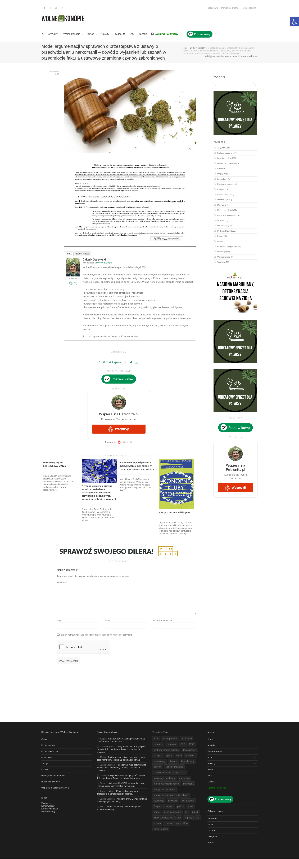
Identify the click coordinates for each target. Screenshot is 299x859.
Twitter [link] (210, 824)
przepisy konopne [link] (172, 812)
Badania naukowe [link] (224, 153)
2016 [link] (156, 738)
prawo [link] (220, 241)
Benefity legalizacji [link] (225, 158)
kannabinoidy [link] (187, 761)
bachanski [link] (187, 738)
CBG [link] (191, 744)
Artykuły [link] (53, 33)
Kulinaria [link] (220, 189)
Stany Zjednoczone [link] (163, 817)
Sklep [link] (118, 33)
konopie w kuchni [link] (162, 772)
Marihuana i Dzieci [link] (225, 210)
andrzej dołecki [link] (170, 738)
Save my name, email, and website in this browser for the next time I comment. (95, 635)
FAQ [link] (131, 33)
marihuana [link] (184, 778)
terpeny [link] (188, 817)
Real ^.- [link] (211, 843)
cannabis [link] (158, 744)
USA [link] (185, 823)
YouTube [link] (211, 830)
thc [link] (197, 817)
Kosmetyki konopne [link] (225, 184)
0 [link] (56, 74)
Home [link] (210, 739)
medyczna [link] (188, 783)
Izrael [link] (179, 755)
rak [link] (186, 812)
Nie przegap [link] (222, 226)
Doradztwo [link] (212, 8)
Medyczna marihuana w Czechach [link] (171, 795)
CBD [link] (182, 744)
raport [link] (195, 812)
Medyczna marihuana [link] (226, 215)
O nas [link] (44, 739)
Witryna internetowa (162, 620)
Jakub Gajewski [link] (94, 259)
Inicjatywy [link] (221, 174)
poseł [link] (190, 806)
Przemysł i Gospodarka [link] (227, 246)
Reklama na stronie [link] (50, 782)
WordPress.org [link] (48, 811)
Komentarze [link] (222, 179)
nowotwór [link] (173, 800)
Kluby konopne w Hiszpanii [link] (175, 512)
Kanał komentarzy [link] (49, 809)
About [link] (69, 253)
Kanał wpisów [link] (48, 806)
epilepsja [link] (158, 755)
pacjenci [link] (169, 806)
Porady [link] (220, 236)
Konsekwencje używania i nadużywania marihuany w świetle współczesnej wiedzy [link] (137, 465)
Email (107, 620)
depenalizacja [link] (189, 750)
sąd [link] (179, 817)
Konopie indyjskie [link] (174, 766)
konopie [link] (157, 766)
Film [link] (219, 169)
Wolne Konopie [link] (104, 262)
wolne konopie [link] (161, 829)
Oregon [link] (157, 806)
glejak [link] (169, 755)
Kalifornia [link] (190, 755)
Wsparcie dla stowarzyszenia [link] (55, 788)
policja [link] (180, 806)
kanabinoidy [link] (160, 761)
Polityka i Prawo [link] (224, 231)
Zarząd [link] (44, 763)
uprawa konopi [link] (172, 823)
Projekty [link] (105, 33)
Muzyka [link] (220, 220)
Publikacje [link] (54, 71)
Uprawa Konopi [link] (223, 257)
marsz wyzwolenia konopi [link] (166, 783)
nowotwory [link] (159, 800)
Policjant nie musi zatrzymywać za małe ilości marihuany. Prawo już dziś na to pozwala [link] (121, 749)
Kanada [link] (173, 761)
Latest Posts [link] (82, 253)
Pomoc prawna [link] (249, 8)
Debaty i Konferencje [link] (226, 163)
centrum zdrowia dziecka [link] (166, 750)
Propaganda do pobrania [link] (53, 775)
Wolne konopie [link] (72, 33)
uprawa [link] (157, 823)
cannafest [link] (171, 744)
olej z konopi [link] (188, 800)
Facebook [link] (212, 818)
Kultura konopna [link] (224, 194)
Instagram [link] (212, 836)
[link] (294, 21)
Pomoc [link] (90, 33)
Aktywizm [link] (221, 148)
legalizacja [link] (180, 772)
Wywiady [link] (221, 262)
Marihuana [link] (221, 205)
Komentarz (62, 582)
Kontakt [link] (142, 33)
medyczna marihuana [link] (164, 789)
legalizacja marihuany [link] (164, 778)
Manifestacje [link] (222, 200)
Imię (59, 620)
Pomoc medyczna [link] (229, 8)
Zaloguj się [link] (46, 803)
